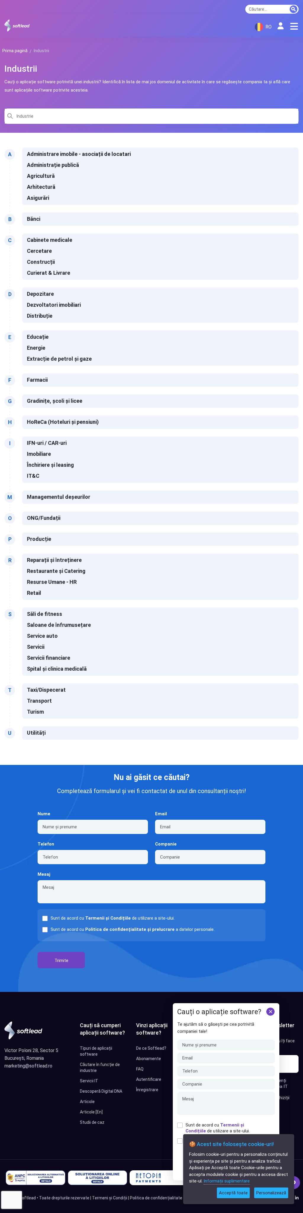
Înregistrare (147, 1089)
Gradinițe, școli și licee (54, 401)
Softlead (27, 1198)
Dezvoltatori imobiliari (54, 305)
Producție (39, 539)
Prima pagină (15, 50)
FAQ (140, 1069)
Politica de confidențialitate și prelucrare (130, 929)
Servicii (35, 647)
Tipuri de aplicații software (96, 1051)
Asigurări (38, 198)
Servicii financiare (48, 658)
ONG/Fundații (43, 518)
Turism (35, 712)
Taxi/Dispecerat (46, 690)
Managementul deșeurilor (58, 497)
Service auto (42, 636)
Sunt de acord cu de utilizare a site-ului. (218, 1128)
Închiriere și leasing (50, 465)
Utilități (36, 733)
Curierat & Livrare (48, 273)
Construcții (41, 262)
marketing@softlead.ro (28, 1066)
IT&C (33, 476)
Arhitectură (41, 187)
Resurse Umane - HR (52, 582)
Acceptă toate (233, 1193)
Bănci (33, 219)
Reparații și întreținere (54, 560)
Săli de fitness (44, 614)
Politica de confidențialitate (156, 1198)
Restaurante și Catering (56, 571)
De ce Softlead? (151, 1048)
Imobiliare (39, 454)
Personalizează (271, 1193)
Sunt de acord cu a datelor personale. (133, 929)
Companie (166, 844)
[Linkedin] (297, 1197)
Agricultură (41, 176)
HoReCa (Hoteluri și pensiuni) (63, 422)
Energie (36, 348)
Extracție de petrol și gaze (59, 359)
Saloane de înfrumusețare (59, 625)
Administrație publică (53, 165)
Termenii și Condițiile (108, 918)
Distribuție (39, 316)
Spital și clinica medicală (57, 669)
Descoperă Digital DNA (101, 1091)
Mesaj (44, 874)
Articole (87, 1101)
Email (161, 813)
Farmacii (37, 380)
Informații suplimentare (227, 1181)
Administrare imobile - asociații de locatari (79, 154)
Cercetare (39, 251)
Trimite (61, 960)
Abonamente (148, 1058)
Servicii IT (89, 1080)
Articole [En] (91, 1112)
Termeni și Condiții (109, 1198)
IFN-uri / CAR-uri (47, 443)
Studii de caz (92, 1122)
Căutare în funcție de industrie (100, 1067)
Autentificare (148, 1079)
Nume (44, 813)
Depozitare (40, 294)
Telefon (46, 844)
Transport (39, 701)
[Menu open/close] (294, 26)
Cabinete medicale (49, 240)
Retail (34, 593)
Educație (38, 337)
